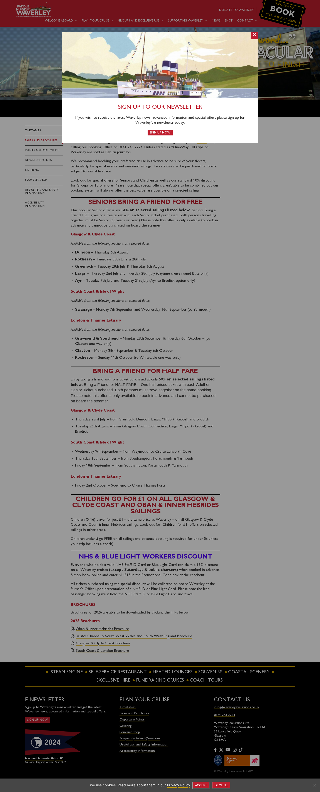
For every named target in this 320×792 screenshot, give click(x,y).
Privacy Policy (178, 785)
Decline (221, 785)
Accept (201, 785)
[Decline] (314, 785)
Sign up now (160, 132)
